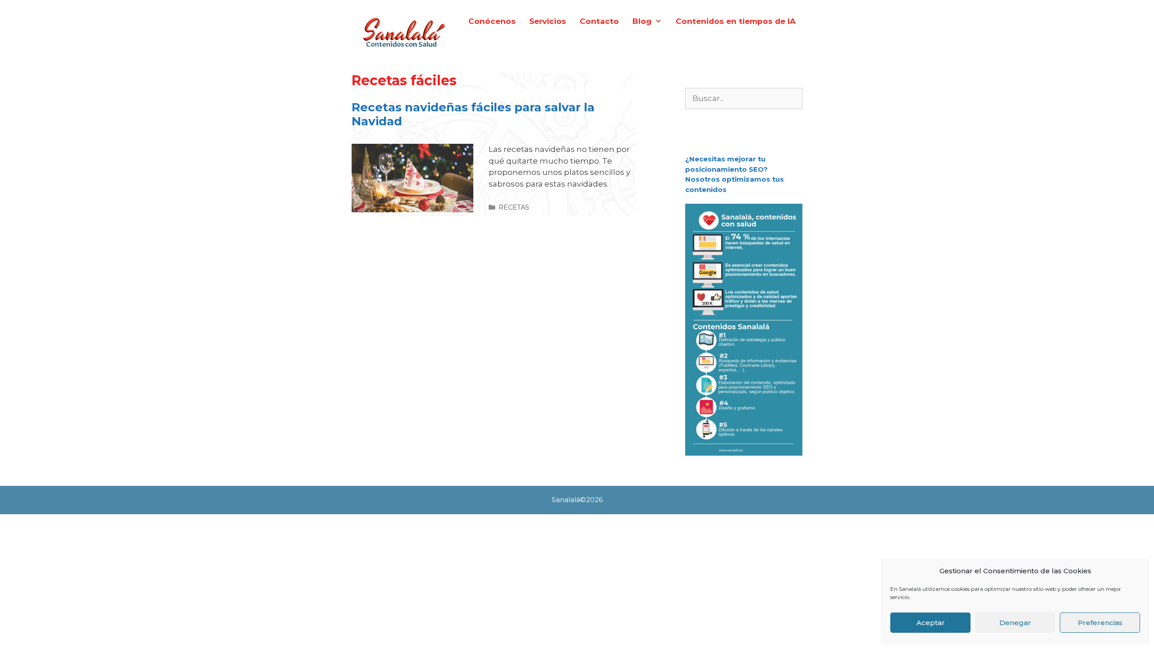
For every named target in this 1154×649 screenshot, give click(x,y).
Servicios (547, 21)
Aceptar (930, 622)
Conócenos (492, 21)
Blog (641, 21)
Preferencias (1100, 622)
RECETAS (514, 207)
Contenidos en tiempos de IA (736, 21)
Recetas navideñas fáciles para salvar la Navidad (473, 114)
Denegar (1015, 622)
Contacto (599, 21)
